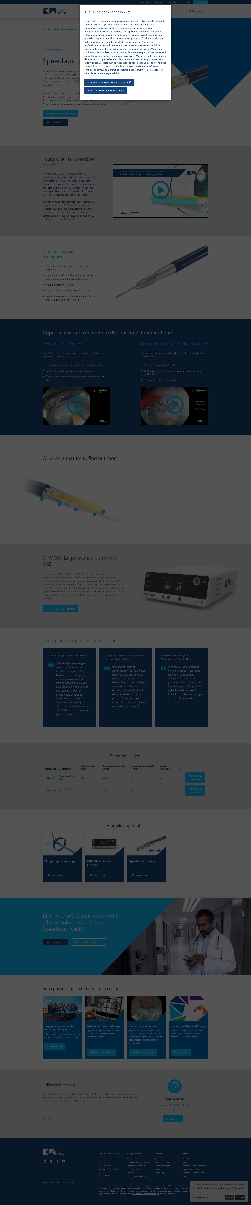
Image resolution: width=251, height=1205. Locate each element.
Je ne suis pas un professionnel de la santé (109, 82)
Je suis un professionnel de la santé (105, 90)
